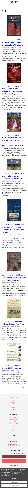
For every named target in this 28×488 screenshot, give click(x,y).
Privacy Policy (6, 475)
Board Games (14, 430)
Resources (14, 407)
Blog (14, 401)
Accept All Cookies (14, 485)
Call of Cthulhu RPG (14, 417)
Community (14, 405)
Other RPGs (14, 426)
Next (24, 387)
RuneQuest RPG (14, 419)
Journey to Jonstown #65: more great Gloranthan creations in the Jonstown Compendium (14, 277)
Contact (14, 409)
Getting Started (14, 403)
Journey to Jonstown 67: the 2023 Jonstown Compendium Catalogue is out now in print (14, 176)
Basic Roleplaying (14, 421)
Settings (14, 478)
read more (21, 60)
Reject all (14, 482)
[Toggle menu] (2, 2)
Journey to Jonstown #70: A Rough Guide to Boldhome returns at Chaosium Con (12, 137)
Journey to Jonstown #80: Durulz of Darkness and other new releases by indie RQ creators (14, 42)
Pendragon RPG (14, 423)
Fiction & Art (14, 428)
